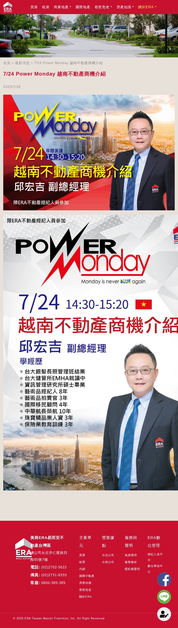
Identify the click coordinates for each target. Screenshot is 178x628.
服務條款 (131, 562)
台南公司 (108, 562)
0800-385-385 (53, 583)
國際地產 (83, 7)
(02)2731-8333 (54, 575)
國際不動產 (86, 576)
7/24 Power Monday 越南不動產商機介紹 (68, 63)
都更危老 (102, 7)
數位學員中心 (155, 568)
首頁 (7, 63)
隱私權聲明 (132, 569)
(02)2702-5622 (54, 567)
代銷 (82, 569)
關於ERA (146, 7)
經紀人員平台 (155, 557)
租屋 (45, 7)
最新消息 (22, 63)
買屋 (34, 7)
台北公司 (108, 555)
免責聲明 (131, 555)
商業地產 (61, 7)
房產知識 (124, 7)
